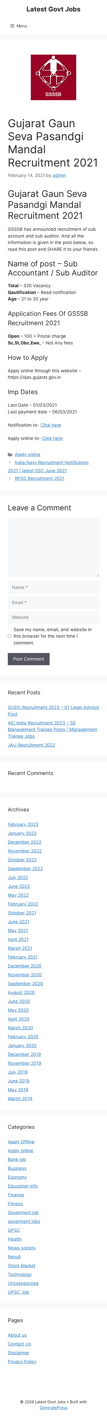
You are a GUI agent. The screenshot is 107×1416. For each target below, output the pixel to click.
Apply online (27, 454)
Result (14, 1256)
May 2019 (18, 1089)
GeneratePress (54, 1407)
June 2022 (19, 886)
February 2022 (23, 904)
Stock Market (21, 1265)
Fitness (15, 1203)
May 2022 (18, 895)
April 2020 (18, 1019)
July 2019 (18, 1072)
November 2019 (24, 1063)
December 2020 (25, 966)
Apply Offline (21, 1141)
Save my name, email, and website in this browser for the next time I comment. (53, 636)
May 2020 (18, 1010)
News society (22, 1248)
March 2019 (20, 1098)
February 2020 (23, 1036)
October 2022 (22, 859)
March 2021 (20, 948)
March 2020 (20, 1027)
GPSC (14, 1230)
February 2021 (23, 957)
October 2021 (22, 912)
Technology (20, 1274)
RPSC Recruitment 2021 (39, 478)
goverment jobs (24, 1221)
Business (17, 1168)
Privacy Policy (22, 1361)
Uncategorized (23, 1283)
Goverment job (23, 1212)
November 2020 (25, 974)
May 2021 (18, 930)
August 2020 (21, 992)
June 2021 (18, 921)
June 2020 (19, 1001)
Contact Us (19, 1344)
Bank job (17, 1159)
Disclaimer (18, 1352)
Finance (16, 1194)
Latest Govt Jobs (53, 9)
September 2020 (25, 983)
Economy (17, 1177)
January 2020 (22, 1045)
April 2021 (18, 939)
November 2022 (25, 851)
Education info (23, 1186)
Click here (51, 425)
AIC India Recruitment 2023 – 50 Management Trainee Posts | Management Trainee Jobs (52, 729)
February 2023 (23, 824)
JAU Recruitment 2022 (31, 745)
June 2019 (19, 1081)
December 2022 (24, 842)
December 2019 (24, 1054)
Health (15, 1239)
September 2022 (25, 868)
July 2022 (18, 877)
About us (17, 1335)
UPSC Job (18, 1292)
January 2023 (22, 833)
